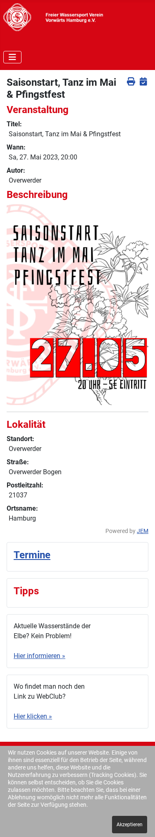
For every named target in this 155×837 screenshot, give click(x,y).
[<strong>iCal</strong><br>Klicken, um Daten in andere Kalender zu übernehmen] (143, 81)
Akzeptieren (130, 824)
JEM (142, 531)
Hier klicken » (33, 716)
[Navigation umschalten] (12, 57)
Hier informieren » (39, 656)
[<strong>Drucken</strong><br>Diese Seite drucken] (131, 81)
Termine (32, 555)
